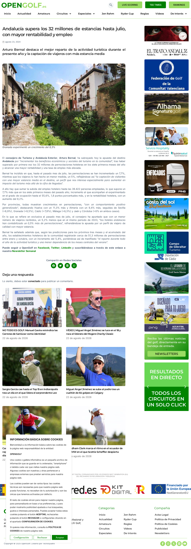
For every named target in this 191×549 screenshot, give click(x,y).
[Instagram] (168, 543)
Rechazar (42, 537)
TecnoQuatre (49, 543)
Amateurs (44, 13)
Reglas (144, 13)
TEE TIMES (155, 4)
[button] (111, 5)
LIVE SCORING (130, 4)
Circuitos (62, 13)
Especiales (84, 13)
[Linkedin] (179, 543)
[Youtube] (184, 543)
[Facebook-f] (162, 543)
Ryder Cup (127, 13)
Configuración (21, 537)
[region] (39, 489)
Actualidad (24, 13)
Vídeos (159, 13)
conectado (34, 281)
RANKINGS (179, 4)
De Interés (177, 13)
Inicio (7, 13)
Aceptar (60, 537)
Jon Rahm (108, 13)
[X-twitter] (173, 543)
